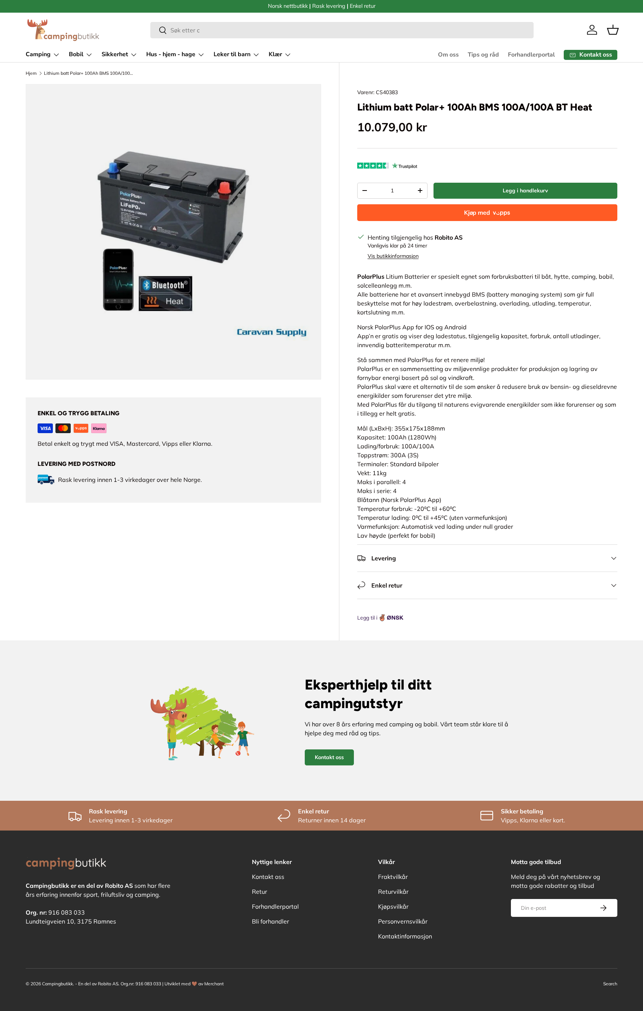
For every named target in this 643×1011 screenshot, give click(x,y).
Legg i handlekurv (525, 190)
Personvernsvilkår (403, 921)
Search (610, 983)
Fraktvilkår (393, 876)
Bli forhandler (270, 921)
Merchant (214, 983)
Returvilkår (393, 891)
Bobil (76, 54)
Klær (275, 54)
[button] (613, 30)
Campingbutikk (57, 983)
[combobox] (342, 30)
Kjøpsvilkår (393, 906)
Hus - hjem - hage (170, 54)
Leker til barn (232, 54)
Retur (259, 891)
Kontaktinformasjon (405, 936)
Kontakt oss (329, 757)
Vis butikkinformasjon (393, 256)
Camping (38, 54)
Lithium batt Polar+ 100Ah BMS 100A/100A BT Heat (88, 73)
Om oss (448, 55)
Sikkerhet (115, 54)
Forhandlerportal (531, 55)
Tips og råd (483, 55)
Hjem (31, 73)
